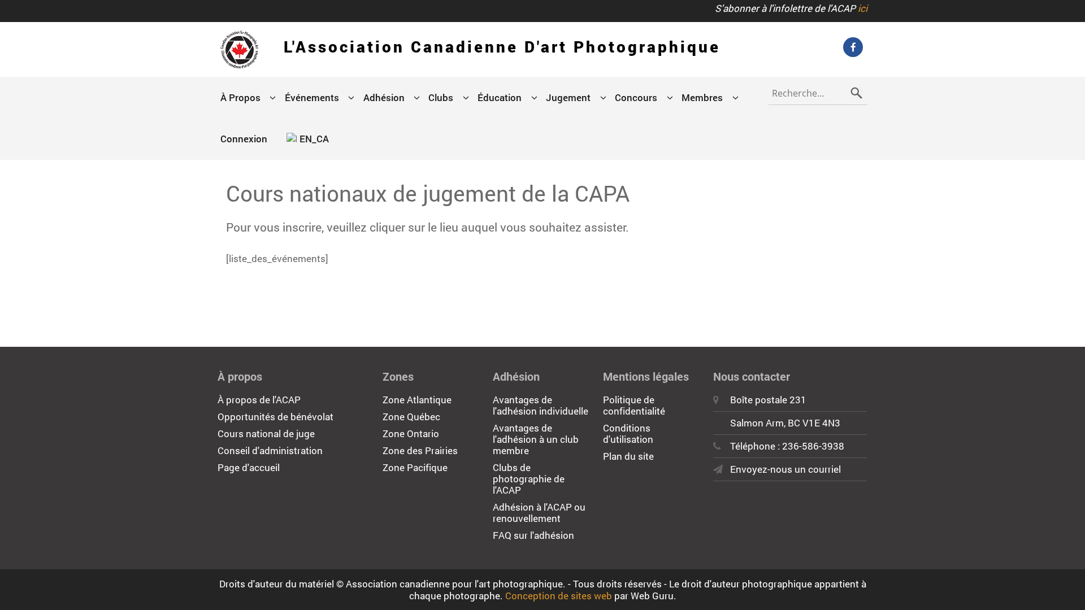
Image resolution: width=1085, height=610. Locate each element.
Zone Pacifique (415, 467)
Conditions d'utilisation (628, 433)
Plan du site (628, 456)
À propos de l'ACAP (259, 399)
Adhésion (384, 97)
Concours (636, 97)
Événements (312, 97)
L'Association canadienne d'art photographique (502, 46)
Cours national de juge (266, 433)
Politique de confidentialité (634, 405)
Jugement (568, 97)
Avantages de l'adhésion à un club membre (536, 439)
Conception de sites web (558, 595)
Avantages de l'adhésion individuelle (540, 405)
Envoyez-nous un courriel (785, 469)
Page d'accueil (249, 467)
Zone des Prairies (420, 450)
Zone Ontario (411, 433)
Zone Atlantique (417, 399)
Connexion (243, 138)
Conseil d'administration (270, 450)
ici (862, 8)
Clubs (440, 97)
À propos (240, 97)
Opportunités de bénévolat (275, 416)
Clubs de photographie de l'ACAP (529, 478)
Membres (702, 97)
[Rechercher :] (818, 91)
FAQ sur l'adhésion (533, 535)
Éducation (500, 97)
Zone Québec (411, 416)
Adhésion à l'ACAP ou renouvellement (539, 512)
